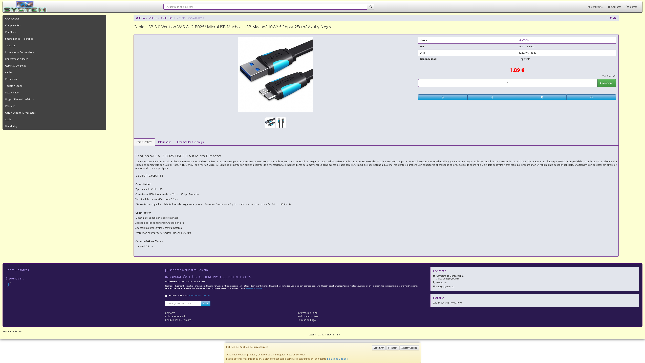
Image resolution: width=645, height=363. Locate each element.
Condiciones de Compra (178, 319)
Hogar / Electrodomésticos (19, 99)
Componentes (13, 25)
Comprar (606, 83)
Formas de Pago (307, 319)
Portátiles (10, 32)
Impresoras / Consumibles (19, 52)
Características (144, 142)
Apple (8, 119)
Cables (8, 72)
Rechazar (392, 347)
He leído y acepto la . (189, 295)
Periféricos (11, 79)
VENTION (524, 40)
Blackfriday (11, 126)
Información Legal (307, 312)
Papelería (10, 106)
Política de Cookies (337, 358)
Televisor (10, 45)
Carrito (633, 6)
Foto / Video (12, 92)
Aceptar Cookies (409, 347)
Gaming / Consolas (15, 65)
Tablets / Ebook (13, 85)
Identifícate (596, 6)
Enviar (206, 303)
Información (164, 142)
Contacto (616, 6)
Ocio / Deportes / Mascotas (20, 112)
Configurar (379, 347)
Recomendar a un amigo (190, 142)
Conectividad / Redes (16, 59)
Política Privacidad (175, 316)
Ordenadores (12, 18)
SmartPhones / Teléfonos (19, 38)
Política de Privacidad (253, 288)
